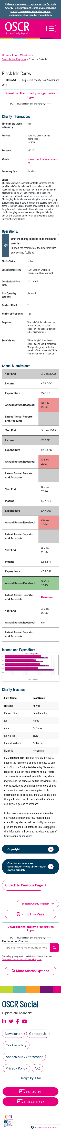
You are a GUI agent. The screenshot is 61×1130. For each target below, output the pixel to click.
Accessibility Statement (24, 1057)
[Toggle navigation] (51, 28)
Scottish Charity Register (35, 903)
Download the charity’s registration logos (30, 928)
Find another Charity (15, 941)
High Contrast (34, 1091)
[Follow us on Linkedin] (4, 1021)
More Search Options (32, 971)
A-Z (37, 1068)
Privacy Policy (16, 1068)
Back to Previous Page (25, 885)
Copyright (13, 849)
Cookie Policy (16, 1045)
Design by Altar (30, 1078)
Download (47, 597)
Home (5, 55)
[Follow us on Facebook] (17, 1021)
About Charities (21, 55)
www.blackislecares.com (42, 160)
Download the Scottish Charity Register (22, 959)
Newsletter (13, 1033)
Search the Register (14, 59)
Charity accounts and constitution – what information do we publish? (26, 867)
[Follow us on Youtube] (24, 1021)
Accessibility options (46, 1127)
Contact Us (38, 1033)
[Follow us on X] (11, 1021)
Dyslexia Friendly (33, 1101)
